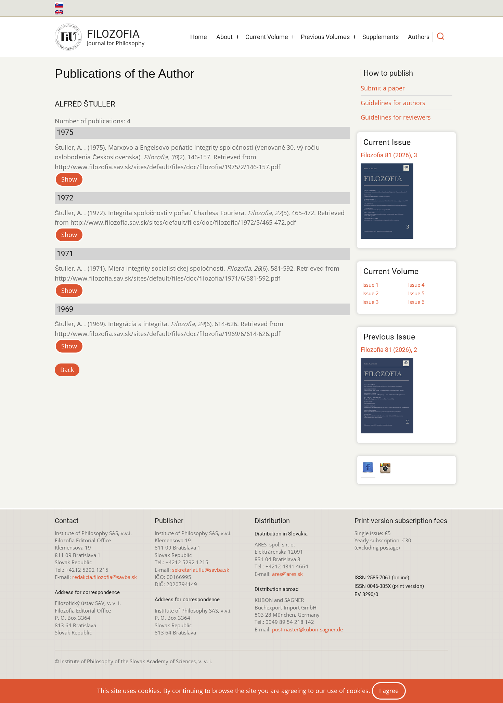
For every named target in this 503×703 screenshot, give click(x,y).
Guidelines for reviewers (396, 117)
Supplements (380, 36)
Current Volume (266, 36)
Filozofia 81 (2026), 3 (389, 155)
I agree (389, 691)
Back (67, 370)
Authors (418, 36)
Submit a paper (383, 88)
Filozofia (113, 33)
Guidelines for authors (393, 103)
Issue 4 (416, 284)
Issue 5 (416, 293)
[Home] (68, 37)
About (224, 36)
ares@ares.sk (287, 573)
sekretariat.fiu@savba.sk (200, 569)
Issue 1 (370, 284)
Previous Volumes (325, 36)
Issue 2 (370, 293)
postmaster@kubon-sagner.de (307, 629)
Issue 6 (416, 301)
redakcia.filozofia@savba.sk (104, 577)
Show (69, 179)
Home (198, 36)
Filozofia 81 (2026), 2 (389, 349)
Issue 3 (370, 301)
